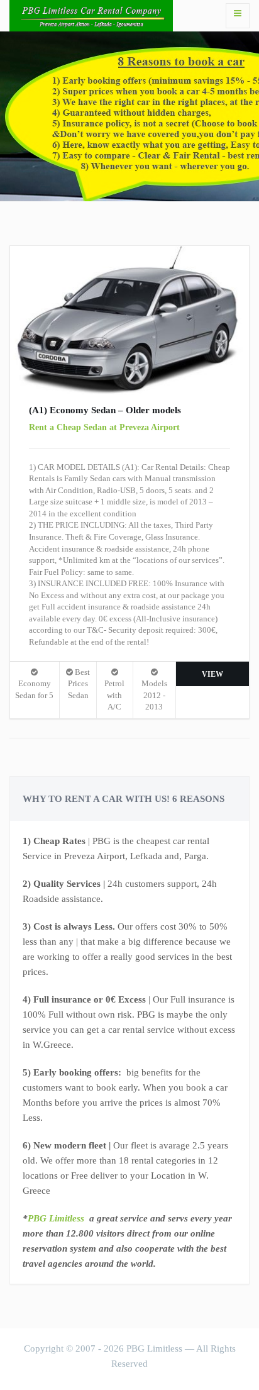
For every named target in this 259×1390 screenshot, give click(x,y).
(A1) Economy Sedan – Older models (105, 410)
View (212, 674)
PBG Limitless (56, 1218)
